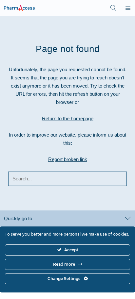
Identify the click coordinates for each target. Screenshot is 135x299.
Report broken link (67, 159)
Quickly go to (18, 218)
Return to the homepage (67, 118)
